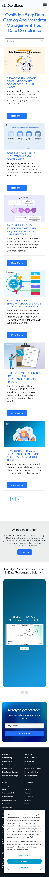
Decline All (25, 867)
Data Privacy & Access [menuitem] (10, 772)
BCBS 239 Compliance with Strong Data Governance (21, 156)
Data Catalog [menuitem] (7, 757)
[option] (24, 633)
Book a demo (24, 733)
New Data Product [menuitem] (31, 775)
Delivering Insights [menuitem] (31, 772)
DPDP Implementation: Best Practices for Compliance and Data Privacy (24, 377)
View (24, 648)
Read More (17, 115)
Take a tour (25, 551)
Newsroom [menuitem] (28, 800)
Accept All (24, 861)
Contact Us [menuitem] (28, 796)
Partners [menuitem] (27, 789)
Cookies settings (24, 855)
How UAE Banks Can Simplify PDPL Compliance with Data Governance (24, 303)
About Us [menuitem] (28, 786)
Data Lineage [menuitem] (7, 761)
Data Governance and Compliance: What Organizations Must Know (21, 83)
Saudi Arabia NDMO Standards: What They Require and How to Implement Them (21, 230)
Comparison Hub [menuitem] (8, 793)
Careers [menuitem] (27, 793)
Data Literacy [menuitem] (29, 765)
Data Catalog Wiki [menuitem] (9, 800)
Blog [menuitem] (4, 789)
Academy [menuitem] (5, 786)
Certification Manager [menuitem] (10, 775)
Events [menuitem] (27, 804)
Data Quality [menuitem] (7, 768)
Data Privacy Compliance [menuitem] (33, 768)
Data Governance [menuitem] (30, 757)
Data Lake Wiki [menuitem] (7, 796)
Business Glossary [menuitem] (8, 765)
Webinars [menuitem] (5, 804)
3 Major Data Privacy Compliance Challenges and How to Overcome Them (23, 455)
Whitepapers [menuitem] (7, 807)
